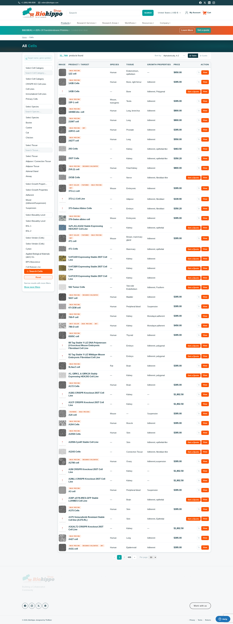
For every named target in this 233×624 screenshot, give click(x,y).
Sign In (177, 577)
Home (24, 37)
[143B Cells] (62, 82)
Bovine (29, 122)
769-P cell (73, 317)
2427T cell (73, 141)
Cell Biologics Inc (33, 267)
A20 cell (72, 415)
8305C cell (73, 336)
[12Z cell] (62, 72)
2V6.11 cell (73, 169)
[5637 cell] (62, 297)
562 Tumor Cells (76, 287)
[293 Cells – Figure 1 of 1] (62, 149)
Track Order (179, 596)
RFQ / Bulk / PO (105, 587)
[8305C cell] (62, 335)
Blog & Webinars (67, 596)
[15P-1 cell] (62, 101)
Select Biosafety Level (35, 221)
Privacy (192, 620)
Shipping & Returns (106, 591)
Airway (29, 176)
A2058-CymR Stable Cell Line (83, 442)
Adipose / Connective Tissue (38, 161)
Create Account (180, 582)
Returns (208, 620)
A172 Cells (73, 386)
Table (194, 56)
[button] (206, 12)
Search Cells (36, 271)
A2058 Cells (74, 434)
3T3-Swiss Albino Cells (80, 208)
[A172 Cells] (62, 385)
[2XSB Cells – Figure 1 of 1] (62, 178)
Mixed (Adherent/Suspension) (36, 201)
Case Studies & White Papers (72, 591)
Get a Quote (193, 92)
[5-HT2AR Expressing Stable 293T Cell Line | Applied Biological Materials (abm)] (62, 259)
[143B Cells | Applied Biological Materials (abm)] (62, 91)
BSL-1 (28, 226)
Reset (38, 277)
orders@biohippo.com (49, 3)
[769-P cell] (62, 316)
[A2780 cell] (62, 461)
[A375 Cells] (62, 509)
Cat (27, 132)
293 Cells (73, 149)
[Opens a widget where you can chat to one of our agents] (222, 619)
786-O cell (73, 327)
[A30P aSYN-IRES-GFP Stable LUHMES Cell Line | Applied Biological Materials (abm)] (62, 499)
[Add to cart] (199, 72)
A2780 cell (73, 463)
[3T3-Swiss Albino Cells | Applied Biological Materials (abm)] (62, 208)
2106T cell (73, 121)
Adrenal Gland (32, 171)
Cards (204, 56)
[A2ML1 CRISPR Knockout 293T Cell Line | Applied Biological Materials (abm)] (62, 480)
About (138, 577)
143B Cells (73, 83)
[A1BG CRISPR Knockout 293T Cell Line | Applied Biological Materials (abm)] (62, 394)
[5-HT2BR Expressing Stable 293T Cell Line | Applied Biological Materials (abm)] (62, 268)
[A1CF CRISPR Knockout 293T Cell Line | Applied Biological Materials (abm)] (62, 404)
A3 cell (71, 491)
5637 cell (72, 298)
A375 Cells (73, 510)
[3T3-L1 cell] (62, 188)
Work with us (200, 606)
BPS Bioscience (33, 262)
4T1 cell (72, 241)
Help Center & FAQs (106, 577)
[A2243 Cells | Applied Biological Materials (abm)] (62, 452)
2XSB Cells (74, 177)
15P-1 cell (73, 102)
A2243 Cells (74, 452)
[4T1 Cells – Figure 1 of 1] (62, 249)
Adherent (30, 195)
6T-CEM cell (74, 308)
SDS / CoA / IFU (67, 577)
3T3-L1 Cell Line (76, 199)
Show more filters (32, 287)
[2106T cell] (62, 120)
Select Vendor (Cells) (35, 244)
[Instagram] (214, 2)
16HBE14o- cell (76, 112)
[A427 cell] (62, 538)
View (205, 72)
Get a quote (203, 30)
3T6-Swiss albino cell (79, 219)
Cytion (28, 249)
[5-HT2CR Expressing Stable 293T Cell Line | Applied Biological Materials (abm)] (62, 278)
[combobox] (103, 13)
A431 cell (73, 549)
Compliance (103, 596)
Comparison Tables (68, 587)
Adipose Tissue (32, 166)
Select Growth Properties (37, 190)
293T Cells (73, 158)
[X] (205, 2)
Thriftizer (48, 620)
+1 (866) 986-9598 (28, 3)
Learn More (187, 30)
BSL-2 (28, 231)
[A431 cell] (62, 547)
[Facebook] (200, 2)
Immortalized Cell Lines (36, 94)
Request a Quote (181, 587)
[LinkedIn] (209, 2)
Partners (139, 582)
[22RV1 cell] (62, 129)
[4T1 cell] (62, 238)
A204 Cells (73, 424)
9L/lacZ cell (74, 367)
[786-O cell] (62, 325)
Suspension (31, 208)
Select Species (32, 117)
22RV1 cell (73, 131)
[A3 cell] (62, 490)
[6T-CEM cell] (62, 306)
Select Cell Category (35, 79)
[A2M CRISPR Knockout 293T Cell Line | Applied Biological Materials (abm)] (62, 471)
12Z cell (72, 74)
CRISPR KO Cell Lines (36, 84)
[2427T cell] (62, 139)
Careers (139, 587)
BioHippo (31, 620)
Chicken (29, 137)
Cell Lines (30, 89)
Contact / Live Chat (106, 582)
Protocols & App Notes (69, 582)
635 (129, 557)
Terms (200, 620)
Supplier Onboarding (145, 591)
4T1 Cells (73, 249)
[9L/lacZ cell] (62, 365)
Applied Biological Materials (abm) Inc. (38, 255)
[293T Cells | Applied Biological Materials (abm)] (62, 158)
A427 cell (73, 539)
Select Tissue (32, 156)
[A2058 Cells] (62, 432)
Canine (29, 127)
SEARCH (148, 13)
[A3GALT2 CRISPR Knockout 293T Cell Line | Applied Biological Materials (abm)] (62, 528)
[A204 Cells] (62, 423)
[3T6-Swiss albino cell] (62, 218)
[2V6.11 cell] (62, 168)
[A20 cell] (62, 413)
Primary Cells (32, 99)
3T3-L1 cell (74, 191)
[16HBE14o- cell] (62, 110)
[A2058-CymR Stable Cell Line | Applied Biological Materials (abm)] (62, 442)
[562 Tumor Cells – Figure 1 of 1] (62, 287)
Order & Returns (181, 591)
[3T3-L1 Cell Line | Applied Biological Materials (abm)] (62, 199)
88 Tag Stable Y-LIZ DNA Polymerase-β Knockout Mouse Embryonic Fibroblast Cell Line (87, 346)
